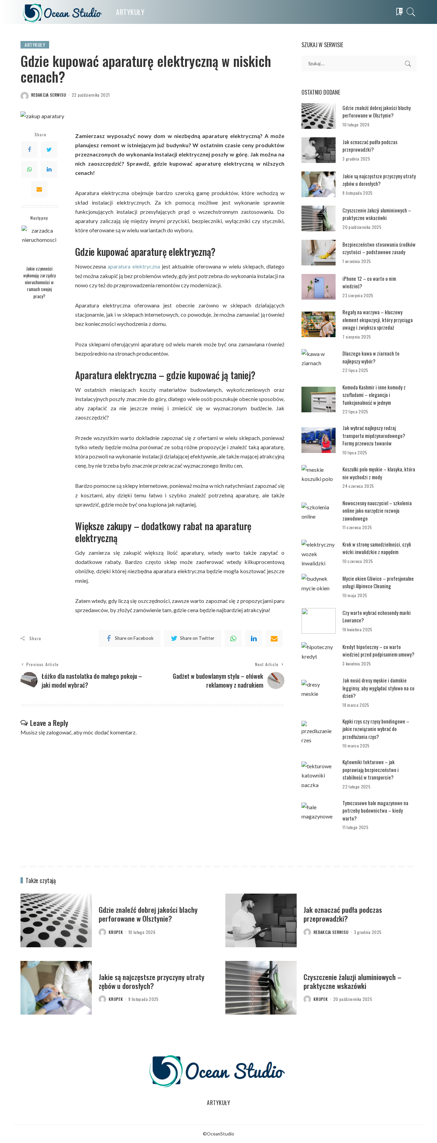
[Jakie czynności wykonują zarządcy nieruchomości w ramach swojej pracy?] (39, 243)
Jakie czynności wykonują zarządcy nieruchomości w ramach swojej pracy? (39, 282)
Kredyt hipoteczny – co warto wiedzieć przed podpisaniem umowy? (378, 650)
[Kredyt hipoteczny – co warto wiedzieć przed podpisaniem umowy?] (318, 655)
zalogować (58, 732)
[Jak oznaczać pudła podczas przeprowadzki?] (318, 150)
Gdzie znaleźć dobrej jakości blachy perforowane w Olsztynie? (376, 111)
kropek (116, 932)
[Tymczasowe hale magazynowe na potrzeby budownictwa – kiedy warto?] (318, 815)
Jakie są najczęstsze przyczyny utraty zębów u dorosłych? (379, 180)
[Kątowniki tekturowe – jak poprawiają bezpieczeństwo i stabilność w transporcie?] (318, 774)
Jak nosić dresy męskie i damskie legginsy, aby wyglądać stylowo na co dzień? (378, 687)
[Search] (411, 12)
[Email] (39, 189)
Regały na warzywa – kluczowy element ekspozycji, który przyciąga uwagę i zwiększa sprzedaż (377, 319)
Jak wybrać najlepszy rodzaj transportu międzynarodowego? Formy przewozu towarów (373, 435)
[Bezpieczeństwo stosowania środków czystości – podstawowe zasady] (318, 252)
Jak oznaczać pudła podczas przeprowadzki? (369, 145)
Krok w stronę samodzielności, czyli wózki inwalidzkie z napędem (376, 548)
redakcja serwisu (48, 95)
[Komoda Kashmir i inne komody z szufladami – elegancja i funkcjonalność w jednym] (318, 399)
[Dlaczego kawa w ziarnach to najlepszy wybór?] (318, 362)
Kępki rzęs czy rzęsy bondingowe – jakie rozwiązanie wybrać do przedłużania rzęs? (375, 728)
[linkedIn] (253, 638)
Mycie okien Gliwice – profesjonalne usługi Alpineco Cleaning (378, 582)
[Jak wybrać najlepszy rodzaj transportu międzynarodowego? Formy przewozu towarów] (318, 440)
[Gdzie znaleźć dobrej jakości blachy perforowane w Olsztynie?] (318, 116)
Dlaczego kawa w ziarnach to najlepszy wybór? (370, 357)
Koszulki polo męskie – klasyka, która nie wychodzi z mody (378, 473)
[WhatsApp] (29, 169)
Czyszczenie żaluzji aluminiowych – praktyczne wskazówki (376, 214)
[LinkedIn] (49, 169)
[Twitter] (49, 149)
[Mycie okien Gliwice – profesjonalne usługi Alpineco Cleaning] (318, 587)
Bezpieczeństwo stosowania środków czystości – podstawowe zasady (378, 248)
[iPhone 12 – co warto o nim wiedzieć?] (318, 287)
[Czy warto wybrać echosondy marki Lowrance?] (318, 621)
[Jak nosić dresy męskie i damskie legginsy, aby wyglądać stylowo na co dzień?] (318, 692)
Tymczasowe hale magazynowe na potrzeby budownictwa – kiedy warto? (375, 810)
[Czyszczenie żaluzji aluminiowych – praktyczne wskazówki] (318, 218)
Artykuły (35, 44)
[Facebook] (29, 149)
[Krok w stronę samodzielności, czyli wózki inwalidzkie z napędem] (318, 552)
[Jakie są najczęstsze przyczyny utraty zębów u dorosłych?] (318, 184)
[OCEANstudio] (63, 12)
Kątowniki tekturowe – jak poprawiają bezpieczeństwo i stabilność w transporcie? (370, 769)
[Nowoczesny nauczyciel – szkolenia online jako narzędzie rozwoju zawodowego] (318, 515)
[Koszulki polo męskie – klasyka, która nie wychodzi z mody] (318, 478)
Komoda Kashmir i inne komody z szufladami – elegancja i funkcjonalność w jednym (374, 394)
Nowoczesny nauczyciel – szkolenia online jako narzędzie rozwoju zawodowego (377, 510)
